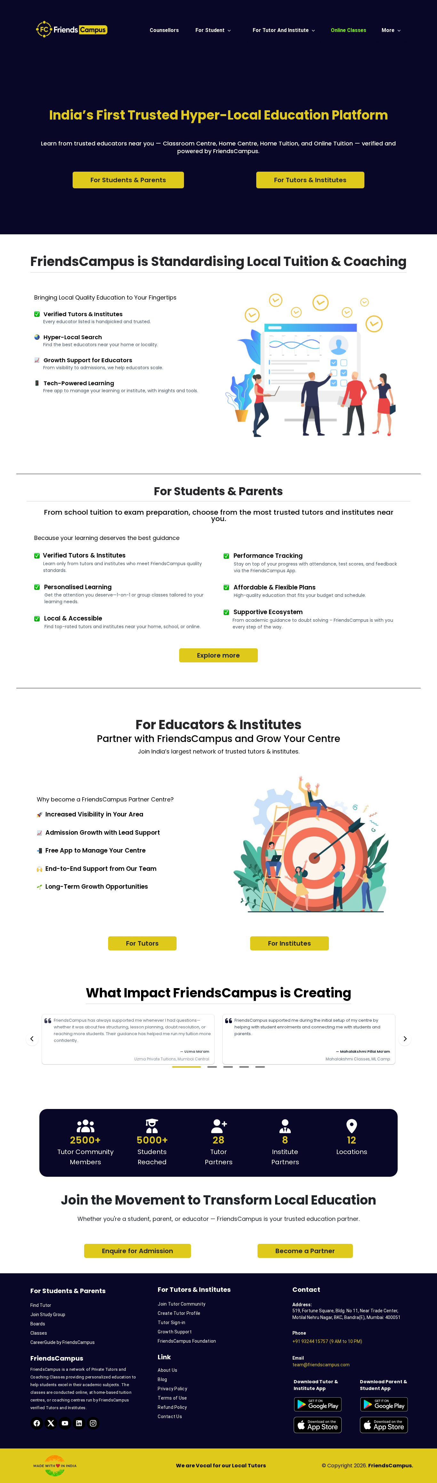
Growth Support (175, 1331)
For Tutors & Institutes (310, 180)
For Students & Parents (128, 180)
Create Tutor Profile (179, 1313)
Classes (38, 1333)
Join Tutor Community (181, 1304)
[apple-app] (322, 1425)
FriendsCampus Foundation (187, 1341)
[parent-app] (389, 1404)
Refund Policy (172, 1407)
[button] (186, 1067)
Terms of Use (172, 1398)
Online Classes (348, 30)
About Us (167, 1370)
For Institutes (289, 943)
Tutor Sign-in (171, 1322)
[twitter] (51, 1423)
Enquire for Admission (137, 1250)
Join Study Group (47, 1314)
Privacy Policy (172, 1388)
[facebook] (37, 1423)
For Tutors (142, 943)
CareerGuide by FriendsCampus (62, 1342)
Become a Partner (305, 1250)
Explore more (218, 655)
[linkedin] (79, 1423)
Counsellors (164, 30)
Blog (162, 1379)
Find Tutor (40, 1305)
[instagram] (93, 1423)
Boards (37, 1323)
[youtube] (65, 1423)
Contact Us (170, 1416)
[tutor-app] (322, 1404)
